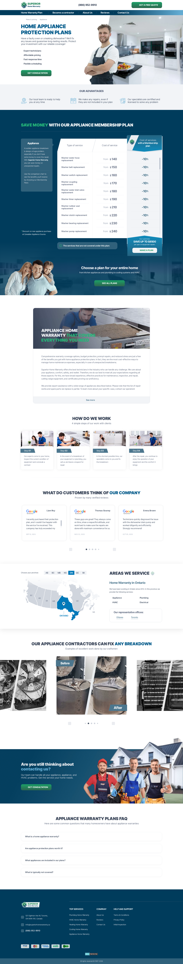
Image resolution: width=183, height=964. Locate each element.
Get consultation (38, 73)
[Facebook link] (137, 946)
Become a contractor (64, 12)
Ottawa (119, 617)
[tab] (86, 549)
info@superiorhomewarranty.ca (38, 925)
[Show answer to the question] (157, 836)
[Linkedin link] (160, 946)
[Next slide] (114, 549)
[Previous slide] (69, 723)
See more (90, 400)
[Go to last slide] (70, 549)
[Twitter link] (143, 946)
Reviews (105, 12)
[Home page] (22, 19)
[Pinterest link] (148, 946)
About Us (87, 12)
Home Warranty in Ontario (127, 583)
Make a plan (146, 250)
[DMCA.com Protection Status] (91, 954)
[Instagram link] (154, 946)
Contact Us (123, 12)
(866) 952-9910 (32, 930)
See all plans (109, 283)
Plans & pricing (31, 19)
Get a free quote (148, 5)
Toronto (134, 617)
